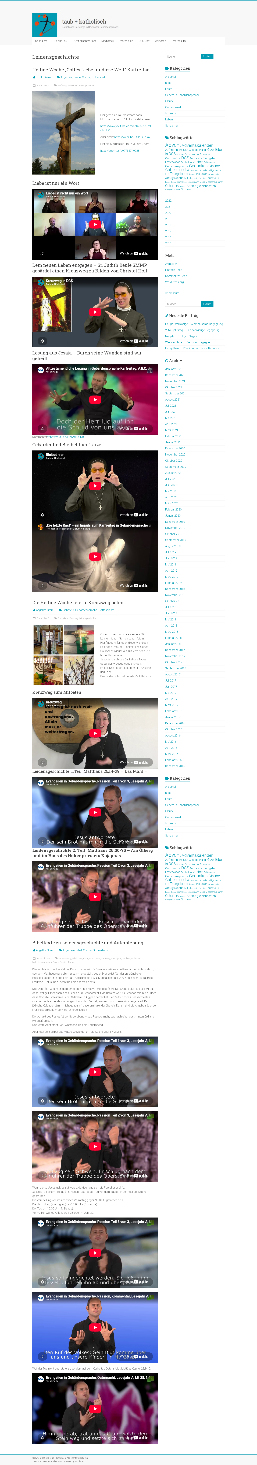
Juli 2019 (170, 552)
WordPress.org (174, 282)
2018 (168, 225)
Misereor (210, 182)
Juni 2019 (171, 558)
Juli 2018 (170, 607)
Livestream (193, 181)
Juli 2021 (170, 405)
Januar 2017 (173, 717)
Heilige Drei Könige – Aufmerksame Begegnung (194, 324)
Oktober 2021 (173, 387)
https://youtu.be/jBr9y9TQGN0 (65, 437)
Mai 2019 (171, 564)
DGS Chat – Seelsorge (152, 41)
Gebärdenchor (210, 162)
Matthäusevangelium (42, 962)
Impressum (179, 41)
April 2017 (171, 699)
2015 (168, 243)
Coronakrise (63, 618)
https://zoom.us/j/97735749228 (120, 150)
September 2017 (175, 668)
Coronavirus (173, 158)
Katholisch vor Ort (85, 41)
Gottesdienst (106, 610)
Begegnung (199, 149)
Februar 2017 (173, 711)
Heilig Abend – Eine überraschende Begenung (192, 348)
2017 (168, 231)
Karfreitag (62, 85)
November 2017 (175, 656)
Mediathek (107, 41)
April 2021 (171, 424)
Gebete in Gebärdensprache (80, 610)
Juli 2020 (170, 479)
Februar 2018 (173, 637)
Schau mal (41, 41)
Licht (179, 182)
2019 (168, 219)
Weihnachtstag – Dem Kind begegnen (188, 342)
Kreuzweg (73, 618)
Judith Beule (43, 77)
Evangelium (88, 958)
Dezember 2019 (175, 521)
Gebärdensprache (176, 166)
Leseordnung (170, 182)
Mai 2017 (171, 692)
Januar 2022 (173, 369)
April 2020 (171, 497)
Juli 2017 (170, 680)
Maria (202, 182)
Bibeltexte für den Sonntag (187, 154)
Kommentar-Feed (176, 276)
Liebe (184, 182)
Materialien (126, 41)
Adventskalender (197, 145)
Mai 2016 (171, 741)
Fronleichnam (187, 162)
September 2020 (175, 466)
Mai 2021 (171, 418)
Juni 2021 (171, 411)
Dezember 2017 (175, 650)
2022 (168, 200)
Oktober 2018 (173, 601)
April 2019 (171, 570)
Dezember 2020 (175, 448)
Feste (77, 77)
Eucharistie (196, 158)
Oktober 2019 (173, 534)
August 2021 (173, 399)
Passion (63, 962)
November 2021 (175, 381)
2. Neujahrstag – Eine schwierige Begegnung (192, 330)
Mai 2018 (171, 619)
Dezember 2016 (175, 723)
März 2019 (171, 576)
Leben (169, 119)
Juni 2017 (171, 686)
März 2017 (171, 705)
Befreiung (187, 150)
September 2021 (175, 393)
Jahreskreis (213, 174)
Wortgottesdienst (172, 190)
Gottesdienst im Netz (197, 170)
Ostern (170, 186)
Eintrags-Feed (173, 270)
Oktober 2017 (173, 662)
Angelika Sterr (44, 610)
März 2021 (171, 430)
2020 (168, 212)
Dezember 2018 (175, 589)
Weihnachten (207, 186)
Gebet (198, 162)
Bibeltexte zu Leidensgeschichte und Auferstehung (87, 943)
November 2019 (175, 528)
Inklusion (170, 113)
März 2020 (171, 503)
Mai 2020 (171, 491)
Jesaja (170, 178)
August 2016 (173, 735)
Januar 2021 (173, 442)
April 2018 (171, 625)
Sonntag (192, 186)
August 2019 (173, 546)
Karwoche (72, 85)
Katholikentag (200, 178)
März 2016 (171, 754)
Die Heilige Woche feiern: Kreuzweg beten (78, 602)
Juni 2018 (171, 613)
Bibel (79, 950)
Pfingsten (181, 186)
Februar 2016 (173, 760)
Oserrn (56, 962)
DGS (80, 958)
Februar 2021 (173, 436)
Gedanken (198, 165)
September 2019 (175, 540)
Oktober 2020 (173, 460)
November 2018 (175, 595)
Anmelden (171, 263)
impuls (192, 174)
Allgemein (67, 77)
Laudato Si (213, 178)
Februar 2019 (173, 582)
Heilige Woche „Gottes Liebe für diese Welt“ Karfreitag (91, 70)
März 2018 (171, 631)
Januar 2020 (173, 515)
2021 (168, 206)
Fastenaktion (172, 162)
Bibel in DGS (61, 41)
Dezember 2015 (175, 766)
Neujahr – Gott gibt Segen (181, 336)
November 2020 (175, 454)
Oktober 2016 (173, 729)
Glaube (86, 77)
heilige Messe (214, 170)
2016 (168, 237)
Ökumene (186, 189)
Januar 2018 (173, 644)
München (218, 182)
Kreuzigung (116, 958)
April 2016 (171, 747)
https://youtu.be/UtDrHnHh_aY (132, 137)
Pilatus (71, 962)
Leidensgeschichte (86, 85)
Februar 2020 (173, 509)
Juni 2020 (171, 485)
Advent (173, 145)
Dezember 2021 (175, 375)
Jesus (97, 958)
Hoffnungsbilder (176, 174)
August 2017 (173, 674)
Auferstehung (65, 958)
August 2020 (173, 473)
